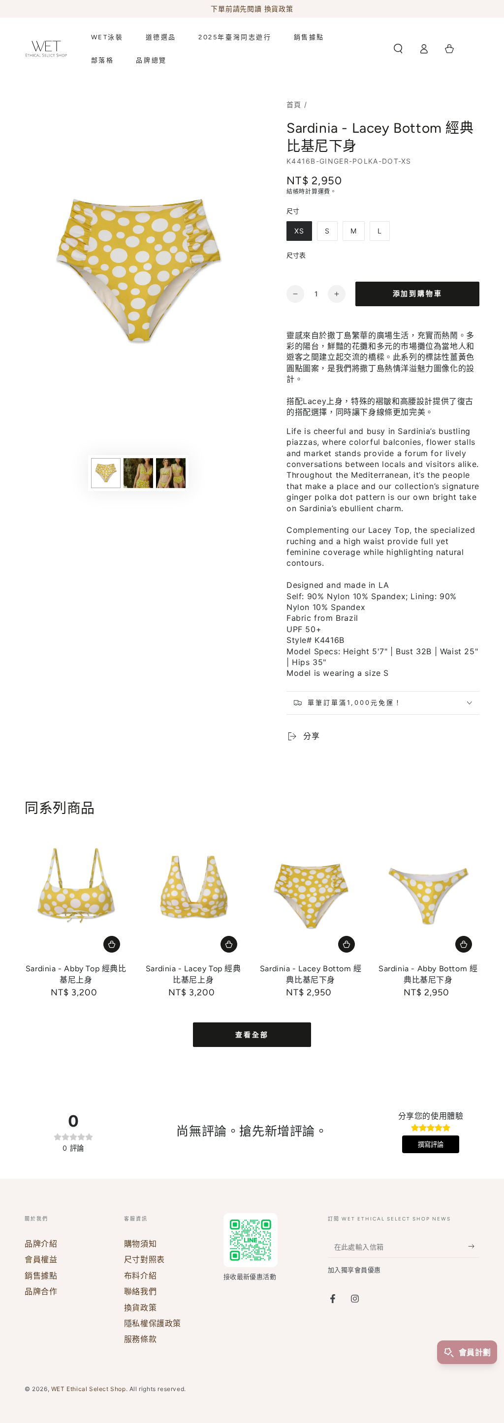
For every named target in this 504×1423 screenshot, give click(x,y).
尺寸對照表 (144, 1259)
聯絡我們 (140, 1291)
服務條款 (140, 1339)
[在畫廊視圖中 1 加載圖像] (106, 473)
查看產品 (111, 944)
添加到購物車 (417, 294)
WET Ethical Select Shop (88, 1389)
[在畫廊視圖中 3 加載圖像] (171, 473)
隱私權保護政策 (152, 1323)
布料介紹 (140, 1275)
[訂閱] (473, 1246)
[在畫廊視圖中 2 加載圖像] (138, 473)
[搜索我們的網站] (398, 48)
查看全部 (251, 1035)
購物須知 (140, 1244)
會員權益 (41, 1259)
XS (299, 231)
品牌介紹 (41, 1244)
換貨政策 (140, 1307)
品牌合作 (41, 1291)
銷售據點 (41, 1275)
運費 (324, 191)
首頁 (294, 104)
